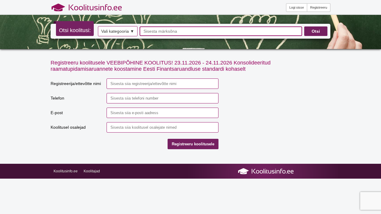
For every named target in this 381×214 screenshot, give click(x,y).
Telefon (57, 98)
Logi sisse (296, 7)
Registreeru (318, 7)
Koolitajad (92, 171)
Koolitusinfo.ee (66, 171)
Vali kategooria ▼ (117, 31)
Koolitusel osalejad (68, 127)
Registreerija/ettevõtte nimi (76, 83)
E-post (57, 112)
